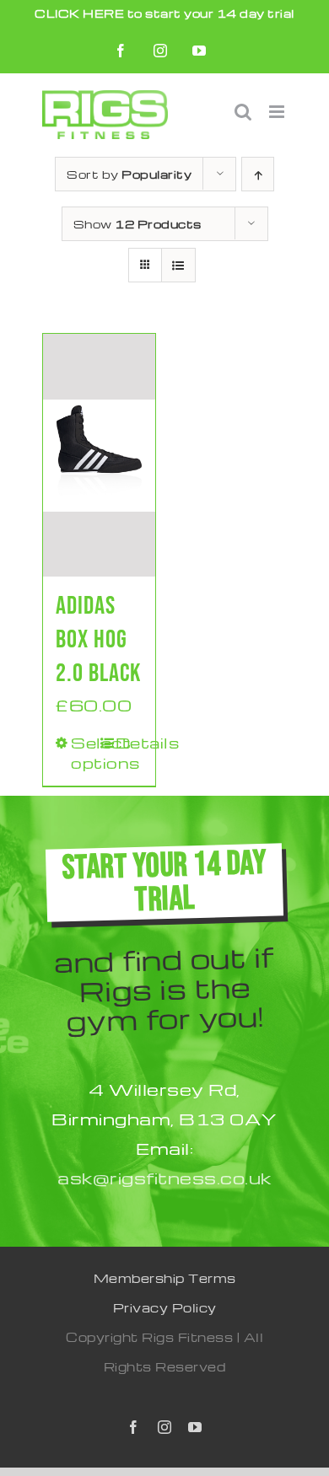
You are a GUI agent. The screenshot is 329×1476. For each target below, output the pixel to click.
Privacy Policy (165, 1307)
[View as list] (178, 265)
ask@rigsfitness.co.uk (164, 1178)
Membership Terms (165, 1277)
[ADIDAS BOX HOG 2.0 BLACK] (99, 455)
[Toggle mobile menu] (278, 112)
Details (129, 742)
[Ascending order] (257, 174)
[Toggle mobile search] (243, 112)
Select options (84, 752)
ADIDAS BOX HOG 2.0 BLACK (98, 640)
